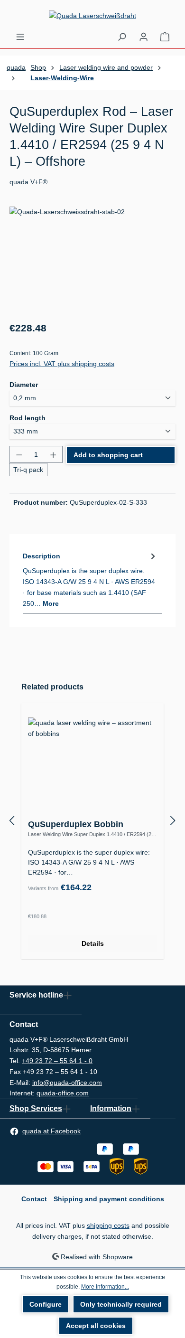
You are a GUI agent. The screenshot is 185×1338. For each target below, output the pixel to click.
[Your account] (143, 36)
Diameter (23, 384)
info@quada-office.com (67, 1082)
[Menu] (20, 36)
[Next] (173, 820)
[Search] (121, 36)
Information (110, 1108)
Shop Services (35, 1108)
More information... (105, 1286)
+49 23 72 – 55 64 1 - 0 (57, 1061)
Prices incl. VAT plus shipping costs (61, 363)
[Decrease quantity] (18, 454)
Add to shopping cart (108, 455)
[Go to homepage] (92, 15)
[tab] (90, 579)
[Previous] (12, 820)
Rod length (27, 418)
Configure (45, 1304)
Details (93, 943)
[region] (92, 260)
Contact (34, 1199)
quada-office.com (63, 1093)
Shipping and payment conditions (109, 1199)
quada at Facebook (51, 1131)
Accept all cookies (96, 1325)
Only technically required (121, 1304)
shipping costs (108, 1225)
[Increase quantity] (53, 454)
